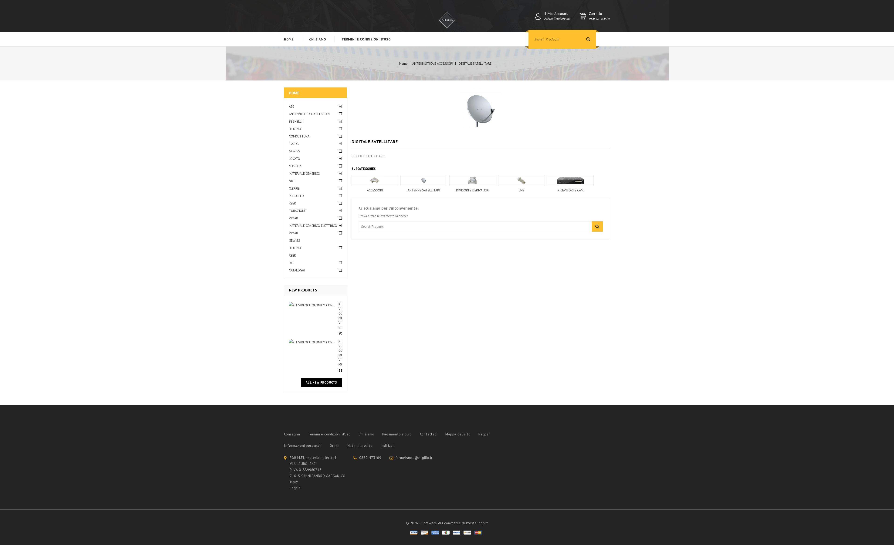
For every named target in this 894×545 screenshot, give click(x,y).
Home (294, 92)
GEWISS (294, 151)
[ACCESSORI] (375, 180)
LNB (521, 190)
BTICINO (295, 129)
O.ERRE (294, 188)
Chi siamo (317, 39)
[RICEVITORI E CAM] (570, 180)
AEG (292, 106)
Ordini (334, 445)
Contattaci (428, 434)
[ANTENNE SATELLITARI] (423, 180)
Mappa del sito (457, 434)
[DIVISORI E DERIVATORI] (472, 180)
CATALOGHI (297, 270)
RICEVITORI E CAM (570, 190)
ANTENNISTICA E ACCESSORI (309, 114)
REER (292, 203)
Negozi (484, 434)
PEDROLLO (296, 196)
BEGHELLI (295, 121)
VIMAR (293, 218)
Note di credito (360, 445)
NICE (292, 181)
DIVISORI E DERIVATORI (472, 190)
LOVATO (294, 159)
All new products (321, 383)
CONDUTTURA (299, 136)
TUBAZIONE (297, 211)
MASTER (295, 166)
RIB (291, 263)
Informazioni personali (303, 445)
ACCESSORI (375, 190)
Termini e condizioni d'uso (366, 39)
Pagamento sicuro (397, 434)
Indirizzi (386, 445)
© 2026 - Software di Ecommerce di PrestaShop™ (447, 523)
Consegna (292, 434)
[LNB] (521, 180)
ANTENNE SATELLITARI (424, 190)
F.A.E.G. (294, 144)
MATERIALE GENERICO (304, 173)
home (289, 39)
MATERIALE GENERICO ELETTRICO (313, 226)
